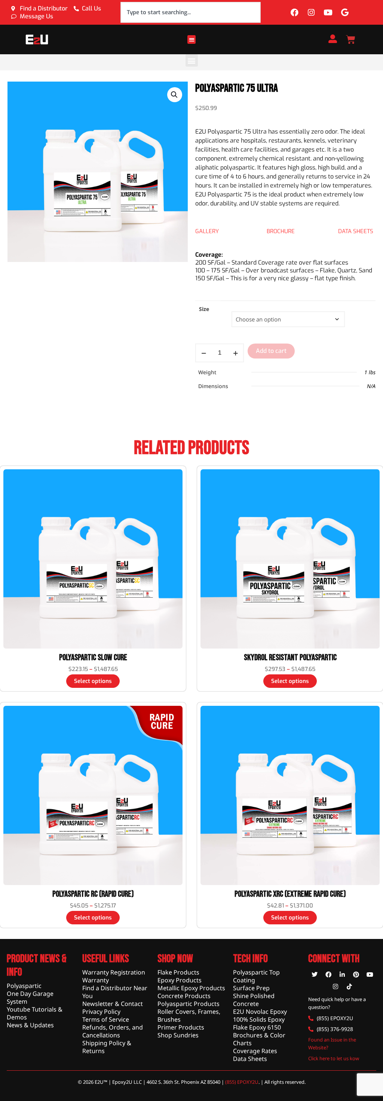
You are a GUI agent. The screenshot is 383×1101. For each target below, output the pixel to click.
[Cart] (350, 39)
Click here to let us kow (333, 1058)
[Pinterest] (356, 974)
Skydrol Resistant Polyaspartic (290, 657)
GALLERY (207, 231)
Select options (93, 681)
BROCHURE (281, 231)
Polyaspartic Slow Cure (93, 657)
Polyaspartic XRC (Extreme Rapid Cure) (290, 894)
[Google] (345, 12)
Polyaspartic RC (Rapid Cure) (93, 894)
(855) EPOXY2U (241, 1082)
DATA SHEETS (355, 231)
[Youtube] (328, 12)
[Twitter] (315, 974)
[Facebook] (294, 12)
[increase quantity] (235, 352)
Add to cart (271, 351)
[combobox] (190, 12)
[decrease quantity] (203, 352)
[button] (191, 39)
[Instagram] (311, 12)
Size (204, 308)
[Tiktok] (349, 986)
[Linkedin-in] (342, 974)
